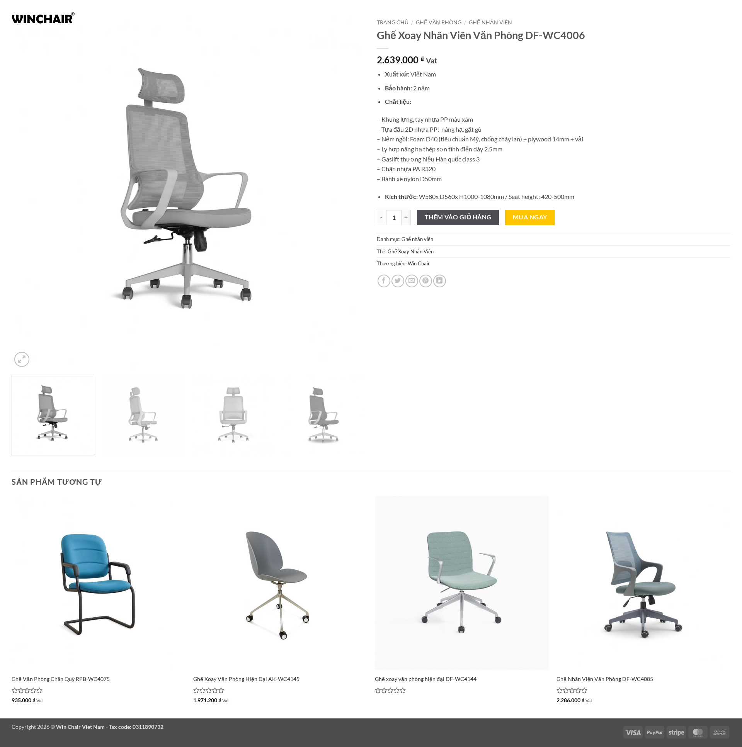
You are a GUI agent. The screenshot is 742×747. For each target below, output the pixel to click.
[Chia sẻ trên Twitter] (397, 281)
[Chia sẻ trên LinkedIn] (439, 281)
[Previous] (28, 192)
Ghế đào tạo (541, 17)
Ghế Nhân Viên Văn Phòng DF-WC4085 (604, 679)
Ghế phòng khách (296, 17)
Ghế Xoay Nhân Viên (411, 251)
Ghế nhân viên (417, 239)
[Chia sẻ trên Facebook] (384, 281)
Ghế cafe (449, 17)
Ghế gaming (581, 17)
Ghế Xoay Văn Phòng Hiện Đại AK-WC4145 (246, 679)
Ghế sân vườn (493, 17)
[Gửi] (145, 17)
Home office (679, 17)
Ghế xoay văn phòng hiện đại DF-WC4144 (426, 679)
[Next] (349, 192)
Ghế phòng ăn (352, 17)
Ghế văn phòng (404, 17)
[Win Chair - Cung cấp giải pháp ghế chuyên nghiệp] (43, 17)
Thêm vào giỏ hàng (458, 217)
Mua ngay (530, 217)
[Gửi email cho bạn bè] (411, 281)
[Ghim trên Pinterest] (425, 281)
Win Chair (419, 263)
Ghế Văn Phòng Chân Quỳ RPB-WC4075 (61, 679)
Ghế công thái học (630, 17)
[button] (719, 17)
